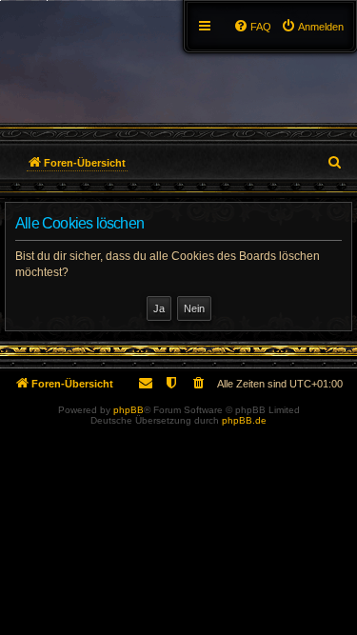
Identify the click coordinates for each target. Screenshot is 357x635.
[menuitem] (312, 26)
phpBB (128, 410)
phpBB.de (244, 420)
